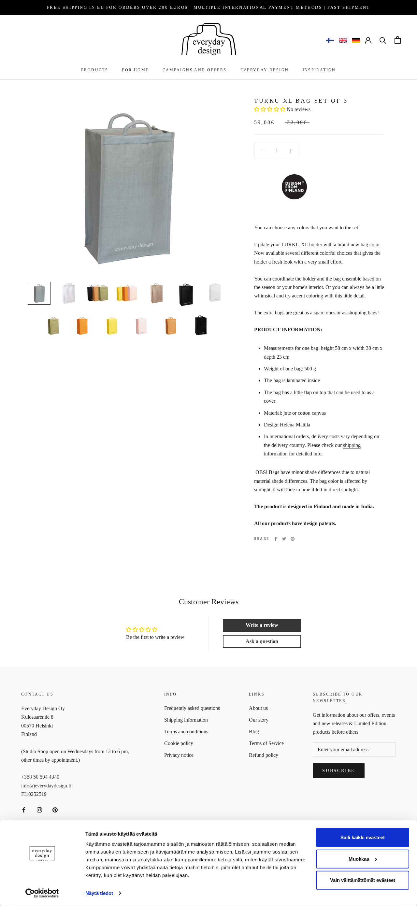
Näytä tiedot (99, 893)
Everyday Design (264, 70)
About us (258, 708)
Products (94, 70)
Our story (258, 720)
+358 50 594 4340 (40, 777)
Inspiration (319, 70)
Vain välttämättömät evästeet (362, 880)
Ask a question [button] (262, 641)
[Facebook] (276, 539)
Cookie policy (178, 743)
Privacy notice (179, 755)
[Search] (383, 39)
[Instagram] (39, 809)
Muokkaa (359, 858)
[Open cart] (398, 40)
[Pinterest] (293, 539)
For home (135, 70)
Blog (254, 731)
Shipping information (186, 720)
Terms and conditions (186, 731)
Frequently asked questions (192, 708)
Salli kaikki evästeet (362, 837)
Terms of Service (266, 743)
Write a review (262, 625)
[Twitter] (284, 539)
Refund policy (263, 755)
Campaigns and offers (195, 70)
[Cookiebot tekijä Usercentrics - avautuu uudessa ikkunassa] (42, 893)
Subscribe (338, 770)
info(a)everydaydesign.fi (46, 785)
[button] (269, 109)
